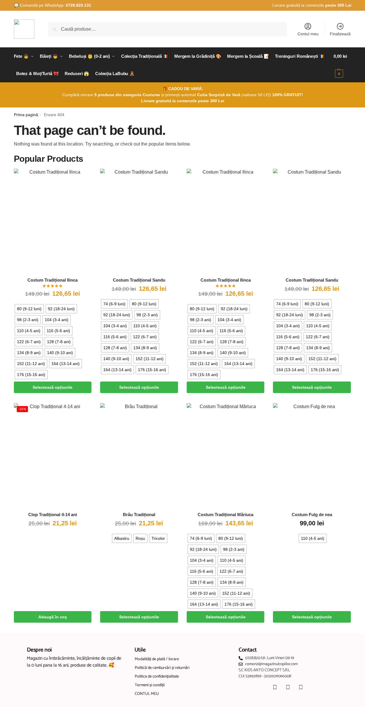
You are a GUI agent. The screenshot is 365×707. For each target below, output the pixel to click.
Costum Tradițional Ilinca (52, 280)
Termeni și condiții (150, 685)
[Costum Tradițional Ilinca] (53, 221)
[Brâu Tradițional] (139, 455)
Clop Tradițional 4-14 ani (52, 514)
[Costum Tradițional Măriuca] (226, 455)
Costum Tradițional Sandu (139, 280)
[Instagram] (288, 687)
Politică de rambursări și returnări (162, 668)
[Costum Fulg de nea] (312, 455)
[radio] (29, 308)
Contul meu (308, 33)
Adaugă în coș (52, 617)
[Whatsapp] (301, 687)
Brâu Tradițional (139, 514)
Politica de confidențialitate (157, 676)
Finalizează (340, 33)
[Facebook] (275, 687)
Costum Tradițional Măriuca (225, 514)
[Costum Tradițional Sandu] (139, 221)
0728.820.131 (78, 5)
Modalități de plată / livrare (157, 659)
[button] (342, 65)
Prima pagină (26, 115)
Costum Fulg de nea (312, 514)
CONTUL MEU (147, 694)
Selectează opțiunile (52, 387)
